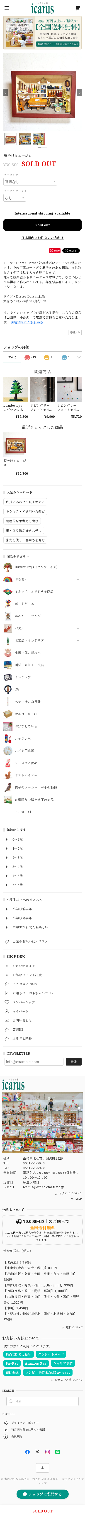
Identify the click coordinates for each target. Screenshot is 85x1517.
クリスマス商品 (26, 763)
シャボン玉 (23, 739)
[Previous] (5, 92)
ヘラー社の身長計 (28, 702)
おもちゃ (21, 579)
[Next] (79, 92)
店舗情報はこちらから (27, 322)
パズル (19, 628)
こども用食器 (24, 751)
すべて (12, 357)
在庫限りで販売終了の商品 (34, 800)
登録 (74, 1062)
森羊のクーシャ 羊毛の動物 (36, 788)
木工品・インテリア (29, 641)
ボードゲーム (24, 604)
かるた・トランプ (28, 616)
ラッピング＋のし (15, 191)
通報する (75, 332)
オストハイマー (26, 775)
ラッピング (11, 175)
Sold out (42, 225)
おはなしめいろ (26, 726)
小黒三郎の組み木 (28, 653)
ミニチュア (23, 677)
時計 (18, 690)
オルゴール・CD (27, 714)
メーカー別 (23, 812)
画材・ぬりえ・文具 (29, 665)
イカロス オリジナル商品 (34, 592)
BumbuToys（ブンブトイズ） (37, 567)
